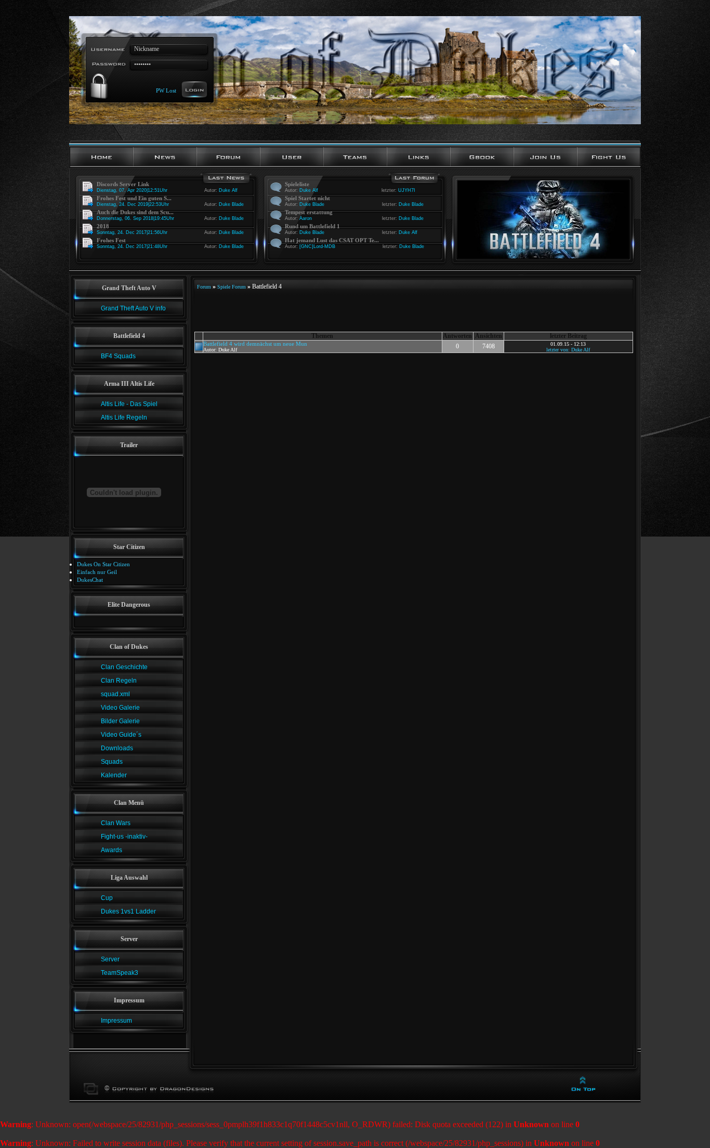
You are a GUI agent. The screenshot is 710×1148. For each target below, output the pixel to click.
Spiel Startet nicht (307, 198)
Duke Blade (231, 204)
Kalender (114, 775)
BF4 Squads (118, 356)
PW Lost (166, 90)
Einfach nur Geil (97, 572)
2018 (103, 226)
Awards (111, 850)
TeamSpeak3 (119, 972)
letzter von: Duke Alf (568, 350)
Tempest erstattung (309, 212)
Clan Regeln (119, 680)
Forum (204, 287)
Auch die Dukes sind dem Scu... (135, 212)
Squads (112, 761)
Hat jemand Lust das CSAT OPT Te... (332, 240)
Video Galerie (120, 707)
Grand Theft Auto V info (133, 308)
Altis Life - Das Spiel (129, 404)
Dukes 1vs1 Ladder (128, 911)
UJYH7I (406, 190)
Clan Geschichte (124, 667)
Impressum (116, 1020)
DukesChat (90, 580)
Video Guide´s (121, 734)
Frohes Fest (111, 240)
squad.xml (115, 694)
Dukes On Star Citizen (103, 564)
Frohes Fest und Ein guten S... (134, 198)
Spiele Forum (231, 287)
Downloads (117, 748)
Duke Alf (228, 190)
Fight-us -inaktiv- (124, 836)
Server (110, 959)
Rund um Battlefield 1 (312, 226)
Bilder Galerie (120, 721)
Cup (107, 898)
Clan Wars (115, 823)
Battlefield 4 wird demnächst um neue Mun (255, 344)
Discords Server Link (123, 184)
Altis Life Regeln (124, 417)
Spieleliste (297, 184)
